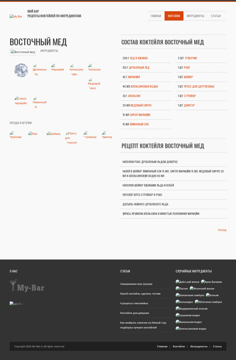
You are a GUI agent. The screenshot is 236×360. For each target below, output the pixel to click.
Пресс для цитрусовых (199, 86)
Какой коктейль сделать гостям (140, 293)
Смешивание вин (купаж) (136, 284)
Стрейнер (190, 96)
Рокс (187, 67)
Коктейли (174, 16)
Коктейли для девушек (134, 313)
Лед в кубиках (139, 58)
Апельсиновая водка (144, 86)
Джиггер (189, 105)
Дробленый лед (139, 67)
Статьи (216, 16)
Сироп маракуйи (140, 115)
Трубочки (191, 58)
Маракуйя (134, 77)
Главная (156, 16)
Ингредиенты (195, 16)
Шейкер (188, 77)
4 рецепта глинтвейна (134, 303)
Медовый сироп (141, 105)
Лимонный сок (139, 124)
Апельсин (134, 96)
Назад (222, 230)
